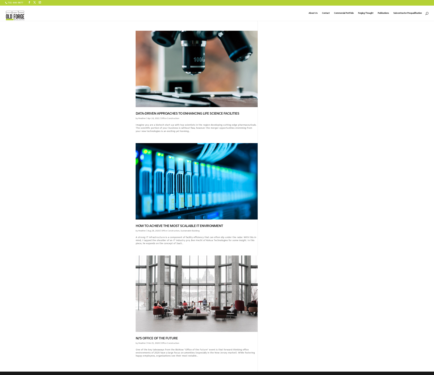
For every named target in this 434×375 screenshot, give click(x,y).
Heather (142, 118)
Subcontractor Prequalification (407, 13)
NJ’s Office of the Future (157, 338)
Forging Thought (365, 13)
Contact (326, 13)
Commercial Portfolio (344, 13)
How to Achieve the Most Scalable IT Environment (179, 226)
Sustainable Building (190, 231)
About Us (313, 13)
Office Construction (170, 118)
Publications (383, 13)
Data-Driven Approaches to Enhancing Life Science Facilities (187, 113)
